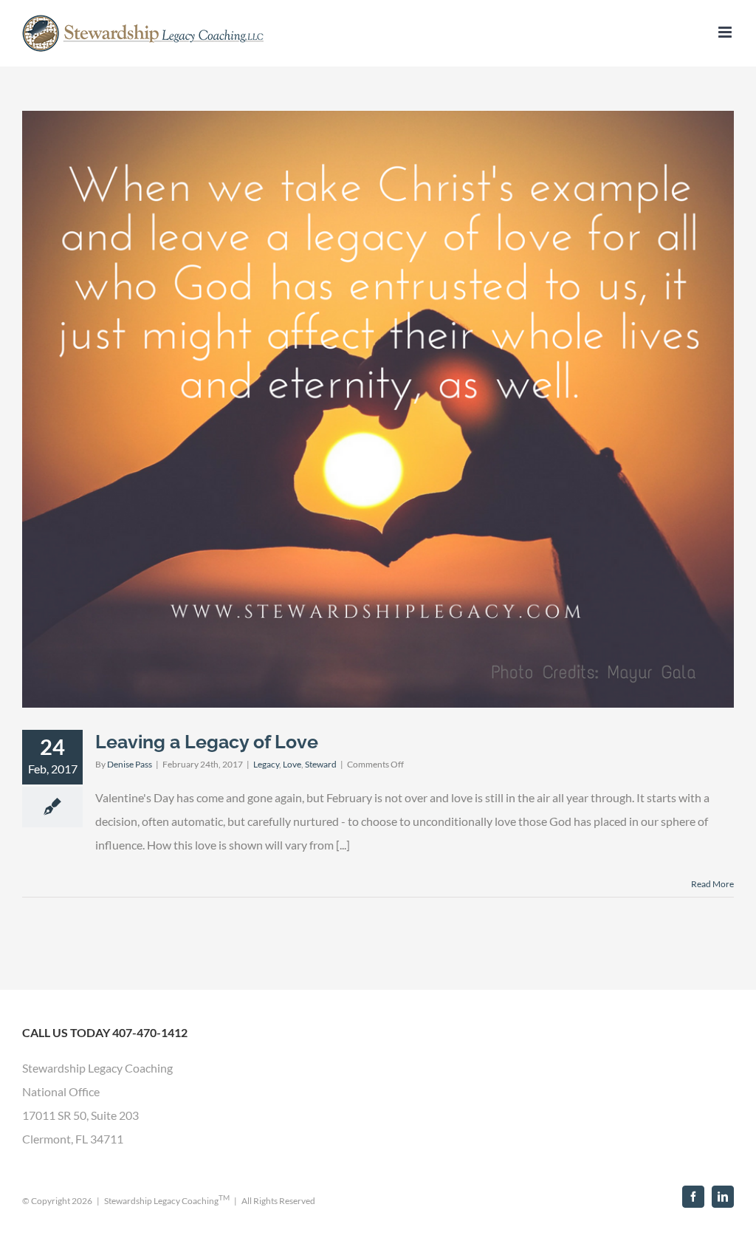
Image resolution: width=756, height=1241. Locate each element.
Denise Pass (129, 764)
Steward (321, 764)
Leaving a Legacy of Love (206, 742)
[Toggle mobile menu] (726, 32)
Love (292, 764)
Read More (712, 883)
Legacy (266, 764)
